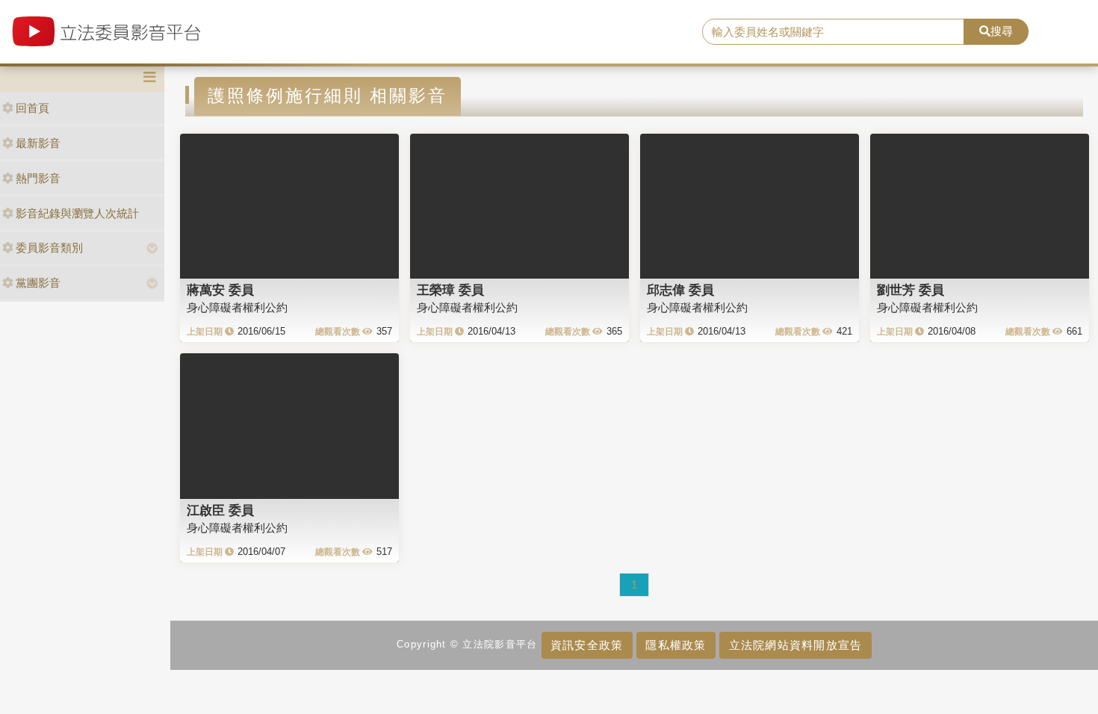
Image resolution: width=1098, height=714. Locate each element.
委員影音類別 (49, 247)
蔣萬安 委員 (220, 290)
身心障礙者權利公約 (237, 307)
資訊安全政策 (587, 645)
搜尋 (1001, 31)
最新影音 (38, 143)
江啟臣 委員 (220, 510)
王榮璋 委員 (450, 290)
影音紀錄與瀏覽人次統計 (77, 213)
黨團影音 (38, 282)
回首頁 (32, 108)
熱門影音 (38, 178)
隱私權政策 (675, 645)
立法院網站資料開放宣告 (796, 645)
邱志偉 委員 (680, 290)
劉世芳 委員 (910, 290)
